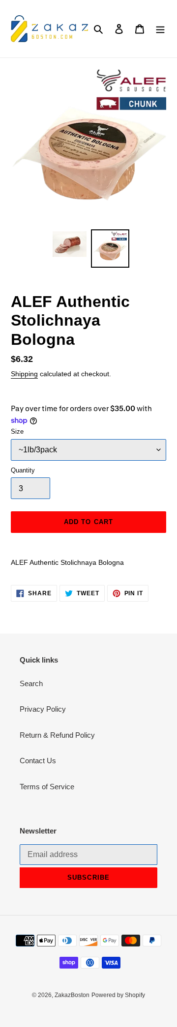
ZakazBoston (72, 995)
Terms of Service (47, 786)
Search (31, 683)
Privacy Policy (43, 709)
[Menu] (160, 28)
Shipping (24, 374)
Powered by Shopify (118, 995)
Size (17, 431)
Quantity (23, 470)
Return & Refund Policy (57, 735)
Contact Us (38, 760)
